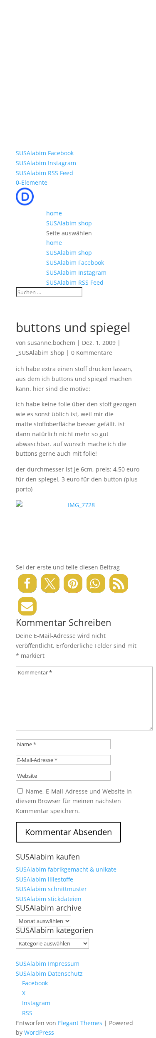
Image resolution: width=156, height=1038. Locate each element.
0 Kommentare (91, 353)
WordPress (39, 1032)
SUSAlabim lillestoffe (44, 879)
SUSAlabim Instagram (46, 163)
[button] (27, 583)
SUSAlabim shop (69, 223)
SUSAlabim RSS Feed (44, 173)
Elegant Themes (80, 1023)
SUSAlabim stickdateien (49, 899)
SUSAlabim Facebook (45, 153)
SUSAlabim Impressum (47, 963)
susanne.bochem (51, 343)
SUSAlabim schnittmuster (51, 889)
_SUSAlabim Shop (40, 353)
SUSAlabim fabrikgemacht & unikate (66, 869)
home (54, 213)
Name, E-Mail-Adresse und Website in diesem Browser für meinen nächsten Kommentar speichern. (74, 801)
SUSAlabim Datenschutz (49, 973)
